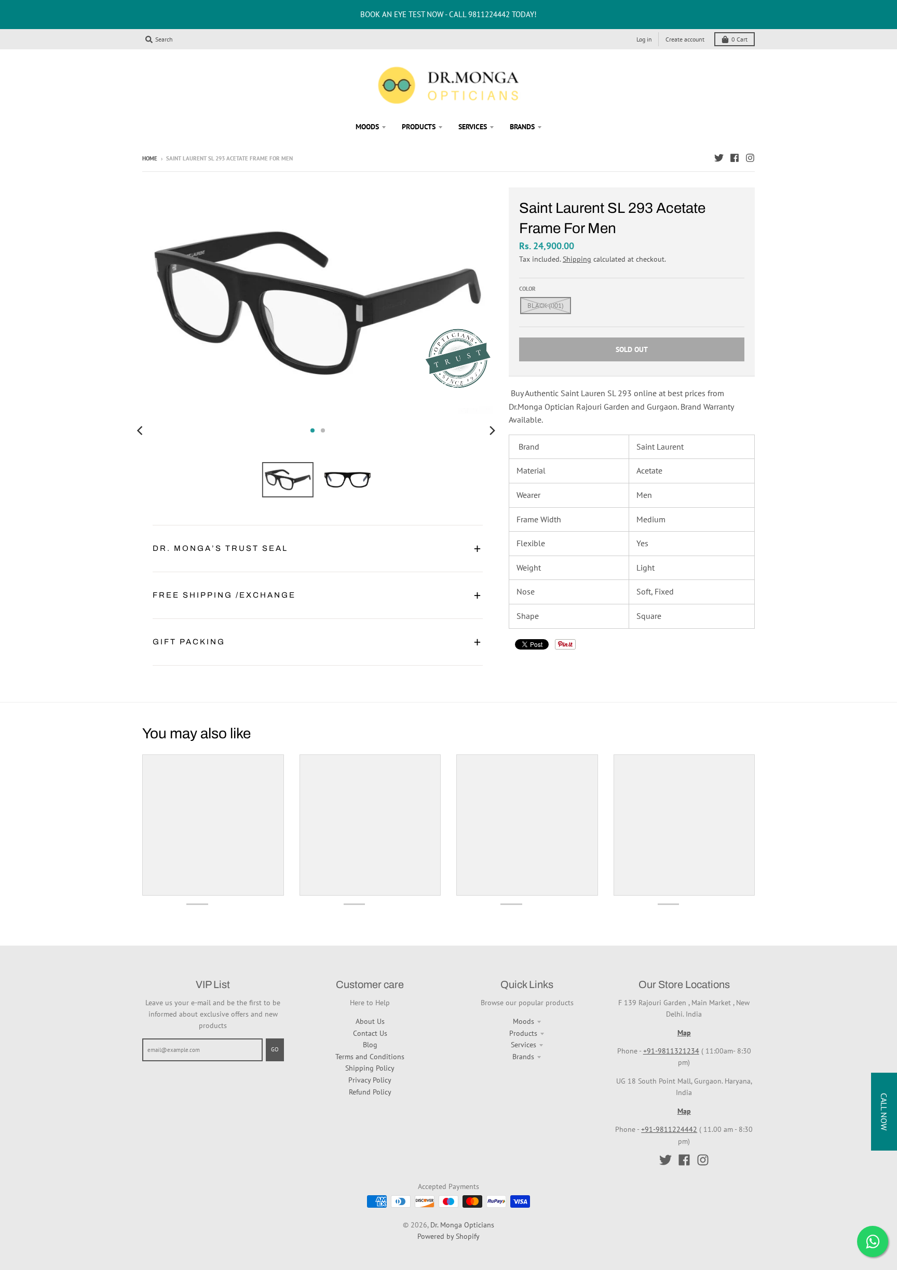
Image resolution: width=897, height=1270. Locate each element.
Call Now (884, 1111)
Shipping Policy (370, 1068)
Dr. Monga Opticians (462, 1225)
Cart (739, 39)
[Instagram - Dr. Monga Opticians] (750, 158)
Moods (523, 1021)
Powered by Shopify (448, 1236)
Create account (684, 39)
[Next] (492, 430)
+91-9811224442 (669, 1129)
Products (523, 1033)
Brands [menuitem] (522, 126)
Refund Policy (370, 1092)
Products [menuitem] (419, 126)
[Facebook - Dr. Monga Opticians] (734, 158)
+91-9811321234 (671, 1051)
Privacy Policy (369, 1080)
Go (275, 1049)
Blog (370, 1044)
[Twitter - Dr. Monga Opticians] (719, 158)
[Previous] (141, 430)
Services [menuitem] (472, 126)
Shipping (577, 259)
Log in (644, 39)
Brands (523, 1056)
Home (149, 158)
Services (523, 1044)
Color (527, 288)
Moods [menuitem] (367, 126)
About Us (370, 1021)
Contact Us (370, 1033)
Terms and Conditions (369, 1056)
